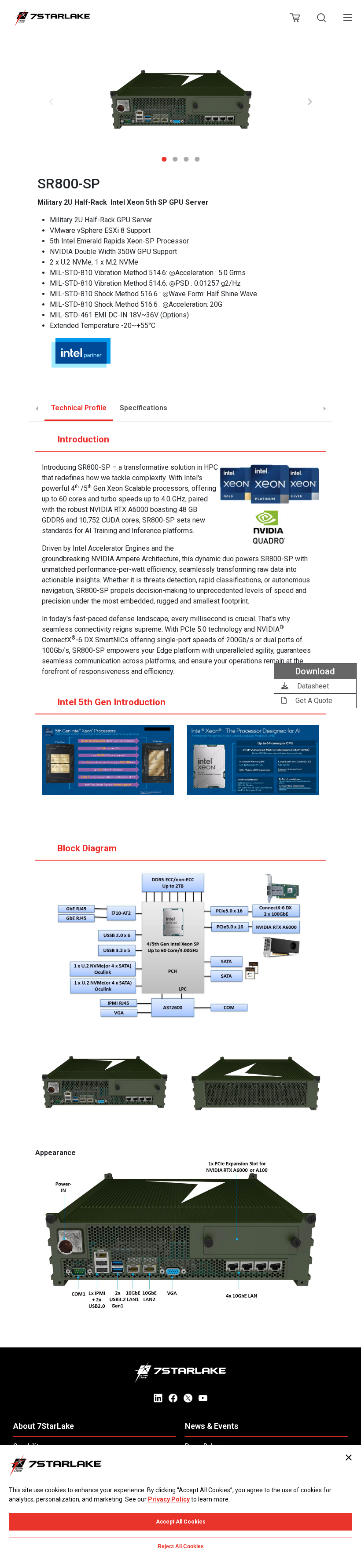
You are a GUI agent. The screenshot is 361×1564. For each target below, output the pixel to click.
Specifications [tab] (143, 408)
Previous (51, 102)
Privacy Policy (169, 1499)
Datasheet (312, 686)
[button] (181, 102)
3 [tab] (186, 156)
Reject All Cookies (181, 1546)
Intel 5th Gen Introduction (111, 702)
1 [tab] (164, 156)
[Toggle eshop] (295, 17)
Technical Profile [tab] (79, 408)
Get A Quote (313, 700)
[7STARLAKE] (52, 17)
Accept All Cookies (181, 1522)
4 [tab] (197, 156)
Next (310, 102)
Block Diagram (87, 848)
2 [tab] (175, 156)
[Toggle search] (321, 17)
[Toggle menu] (348, 17)
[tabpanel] (180, 102)
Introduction (83, 439)
